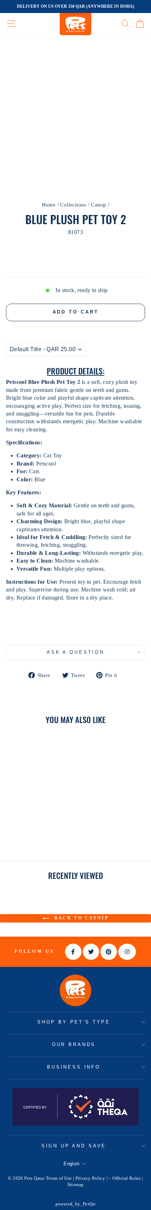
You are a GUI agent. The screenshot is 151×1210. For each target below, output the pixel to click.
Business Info (73, 1067)
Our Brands (74, 1044)
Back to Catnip (80, 917)
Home (49, 205)
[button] (75, 628)
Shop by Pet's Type (73, 1022)
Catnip (98, 205)
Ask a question (75, 652)
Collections (73, 205)
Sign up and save (73, 1145)
